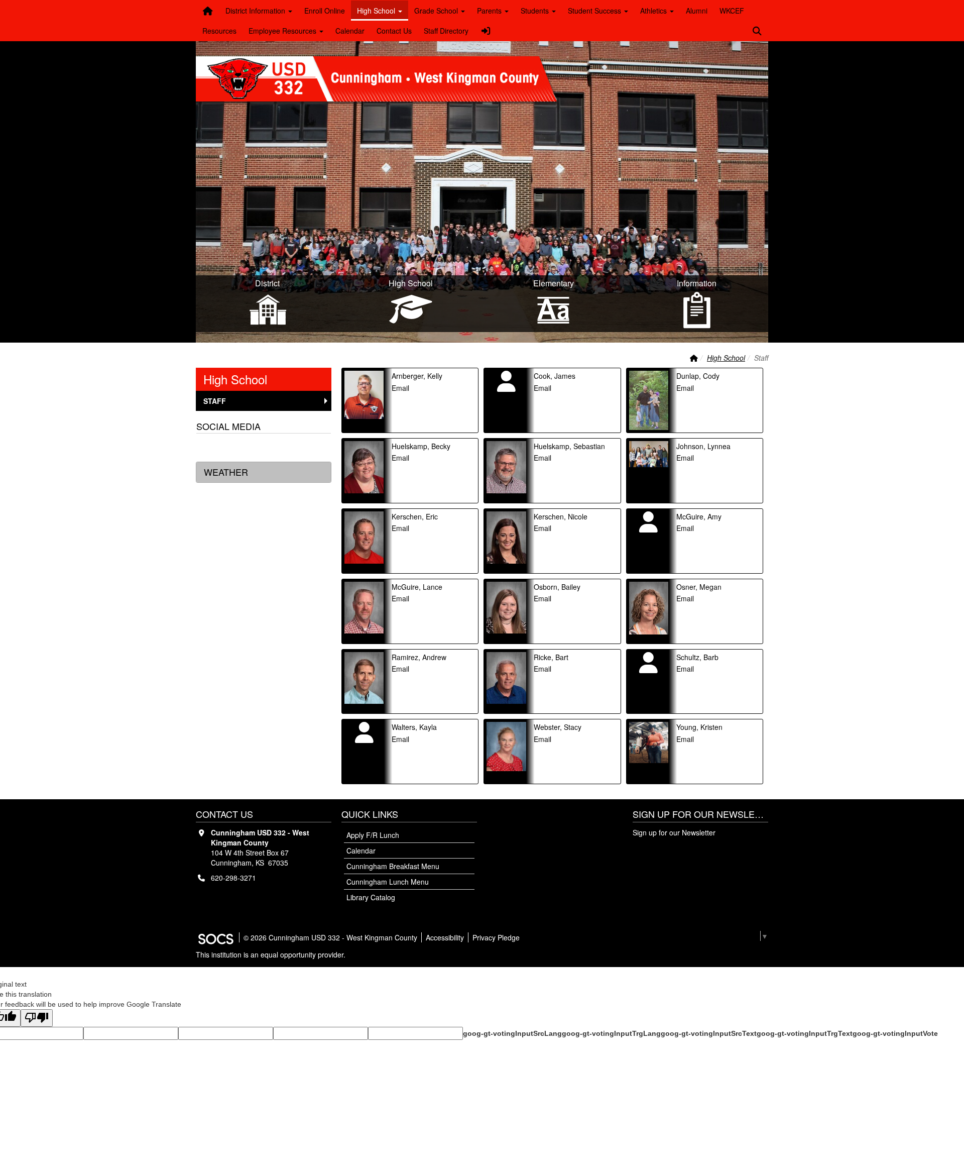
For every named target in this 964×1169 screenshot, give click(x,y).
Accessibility (445, 937)
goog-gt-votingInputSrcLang (512, 1033)
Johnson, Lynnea (703, 446)
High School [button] (377, 11)
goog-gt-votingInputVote (895, 1033)
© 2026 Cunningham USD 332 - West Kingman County (330, 937)
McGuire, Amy (698, 516)
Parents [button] (490, 11)
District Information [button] (256, 11)
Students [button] (536, 11)
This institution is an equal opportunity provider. (270, 954)
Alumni (696, 11)
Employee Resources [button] (283, 31)
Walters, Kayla (414, 727)
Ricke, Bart (551, 657)
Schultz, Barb (697, 657)
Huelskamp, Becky (421, 446)
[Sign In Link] (486, 31)
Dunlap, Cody (697, 376)
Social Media (228, 426)
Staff (219, 400)
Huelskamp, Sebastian (569, 446)
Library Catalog (370, 897)
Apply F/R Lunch (372, 835)
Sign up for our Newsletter (674, 832)
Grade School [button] (437, 11)
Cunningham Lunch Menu (387, 882)
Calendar (350, 31)
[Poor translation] (37, 1018)
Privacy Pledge (496, 937)
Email (400, 388)
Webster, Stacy (557, 727)
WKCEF (731, 11)
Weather (226, 471)
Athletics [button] (654, 11)
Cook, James (554, 376)
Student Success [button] (595, 11)
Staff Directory (446, 31)
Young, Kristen (699, 727)
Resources (219, 31)
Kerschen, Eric (415, 516)
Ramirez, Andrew (419, 657)
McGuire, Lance (417, 587)
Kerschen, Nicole (560, 516)
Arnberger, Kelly (417, 376)
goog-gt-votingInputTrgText (805, 1033)
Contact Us (394, 31)
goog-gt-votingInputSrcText (709, 1033)
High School (726, 358)
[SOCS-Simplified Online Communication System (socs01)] (215, 937)
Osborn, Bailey (557, 587)
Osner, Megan (698, 587)
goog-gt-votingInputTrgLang (611, 1033)
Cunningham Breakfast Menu (392, 866)
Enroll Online (324, 11)
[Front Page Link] (207, 11)
